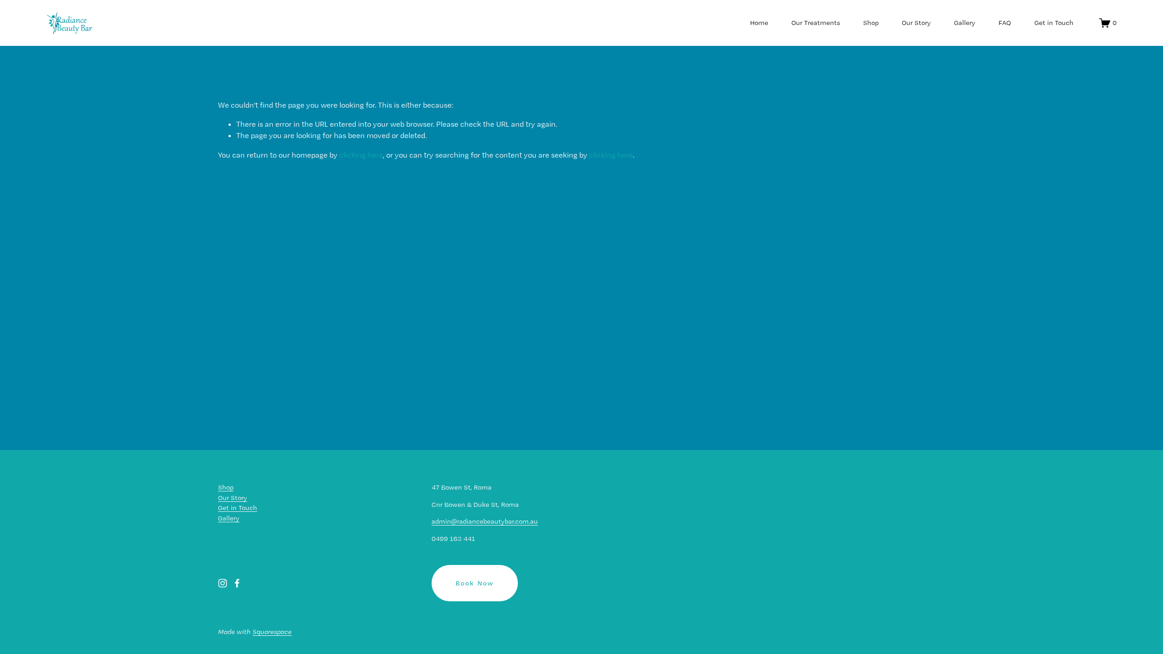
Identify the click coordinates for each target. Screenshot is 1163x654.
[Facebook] (237, 583)
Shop (871, 23)
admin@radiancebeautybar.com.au (485, 521)
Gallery (964, 23)
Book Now (475, 583)
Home (759, 23)
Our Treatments (815, 23)
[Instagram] (222, 583)
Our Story (916, 23)
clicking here (361, 154)
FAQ (1005, 23)
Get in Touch (1054, 23)
